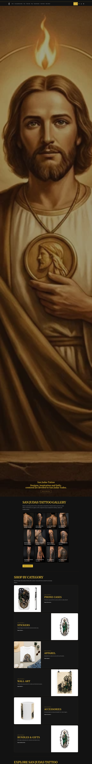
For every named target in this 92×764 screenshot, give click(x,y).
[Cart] (83, 4)
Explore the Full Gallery (28, 565)
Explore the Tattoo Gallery (46, 491)
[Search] (79, 4)
